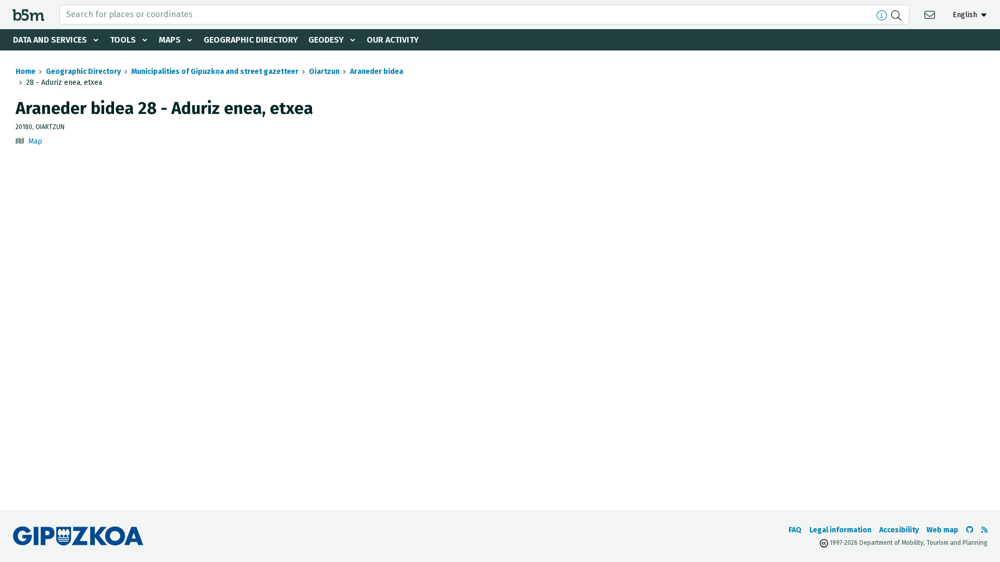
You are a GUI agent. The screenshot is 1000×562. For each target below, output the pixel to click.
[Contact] (931, 14)
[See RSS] (984, 530)
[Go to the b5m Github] (969, 530)
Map (35, 141)
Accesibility (899, 530)
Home (25, 71)
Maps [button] (170, 40)
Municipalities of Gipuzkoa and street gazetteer (214, 71)
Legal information (840, 530)
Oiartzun (324, 71)
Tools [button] (123, 40)
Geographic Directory (251, 40)
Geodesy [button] (326, 40)
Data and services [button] (50, 40)
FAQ (795, 530)
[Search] (897, 14)
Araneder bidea (376, 71)
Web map (942, 530)
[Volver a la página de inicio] (28, 14)
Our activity (393, 40)
